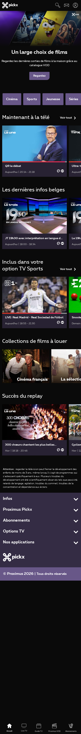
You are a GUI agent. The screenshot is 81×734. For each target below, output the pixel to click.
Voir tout (66, 117)
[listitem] (25, 366)
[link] (34, 151)
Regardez (39, 75)
